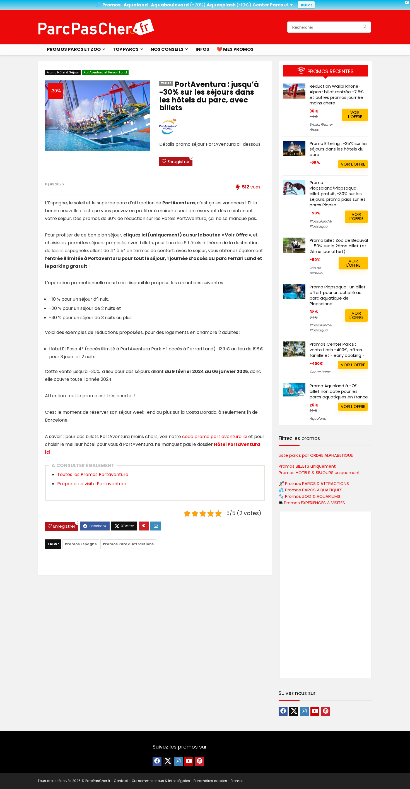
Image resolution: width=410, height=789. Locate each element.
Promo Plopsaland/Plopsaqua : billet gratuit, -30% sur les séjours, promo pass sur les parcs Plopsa (338, 194)
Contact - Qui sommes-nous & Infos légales (152, 780)
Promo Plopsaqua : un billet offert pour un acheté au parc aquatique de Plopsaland (338, 295)
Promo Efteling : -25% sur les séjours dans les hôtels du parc (339, 148)
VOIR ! (306, 5)
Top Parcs (126, 49)
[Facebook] (283, 711)
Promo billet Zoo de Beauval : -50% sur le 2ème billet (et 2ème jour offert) (339, 245)
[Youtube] (314, 711)
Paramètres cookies (210, 780)
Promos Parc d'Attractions (128, 544)
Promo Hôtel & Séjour (63, 72)
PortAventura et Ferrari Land (105, 72)
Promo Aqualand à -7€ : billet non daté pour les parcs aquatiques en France (339, 391)
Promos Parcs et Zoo (74, 49)
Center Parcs (320, 371)
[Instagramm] (304, 711)
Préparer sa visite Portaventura (91, 483)
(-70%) (198, 5)
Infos (202, 49)
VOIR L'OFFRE (355, 114)
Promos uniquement (307, 466)
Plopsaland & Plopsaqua (321, 224)
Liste (316, 455)
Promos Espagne (81, 544)
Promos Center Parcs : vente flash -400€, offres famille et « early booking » (337, 349)
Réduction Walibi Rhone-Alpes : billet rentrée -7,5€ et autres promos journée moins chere (337, 94)
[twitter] (293, 711)
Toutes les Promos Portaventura (92, 474)
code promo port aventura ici (214, 436)
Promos (317, 483)
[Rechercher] (364, 27)
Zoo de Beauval (316, 270)
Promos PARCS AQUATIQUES (314, 490)
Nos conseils (167, 49)
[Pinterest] (325, 711)
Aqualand (318, 418)
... (292, 5)
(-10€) (244, 5)
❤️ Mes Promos (235, 49)
